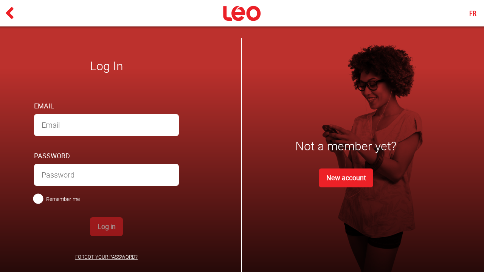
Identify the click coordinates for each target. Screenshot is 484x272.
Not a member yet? (346, 146)
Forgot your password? (106, 257)
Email (44, 105)
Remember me (63, 198)
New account (346, 177)
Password (52, 155)
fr (472, 13)
